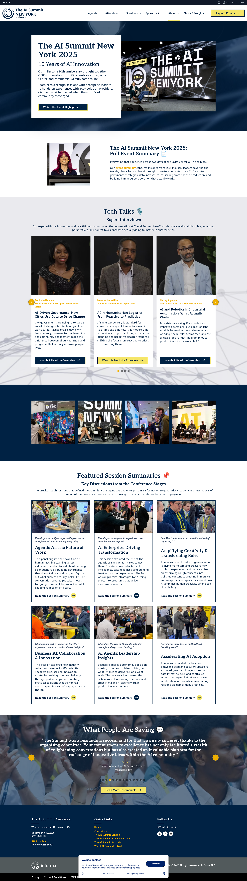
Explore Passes (225, 13)
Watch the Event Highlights (60, 107)
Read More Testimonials (121, 790)
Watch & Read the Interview (57, 360)
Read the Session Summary (52, 595)
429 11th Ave (38, 841)
